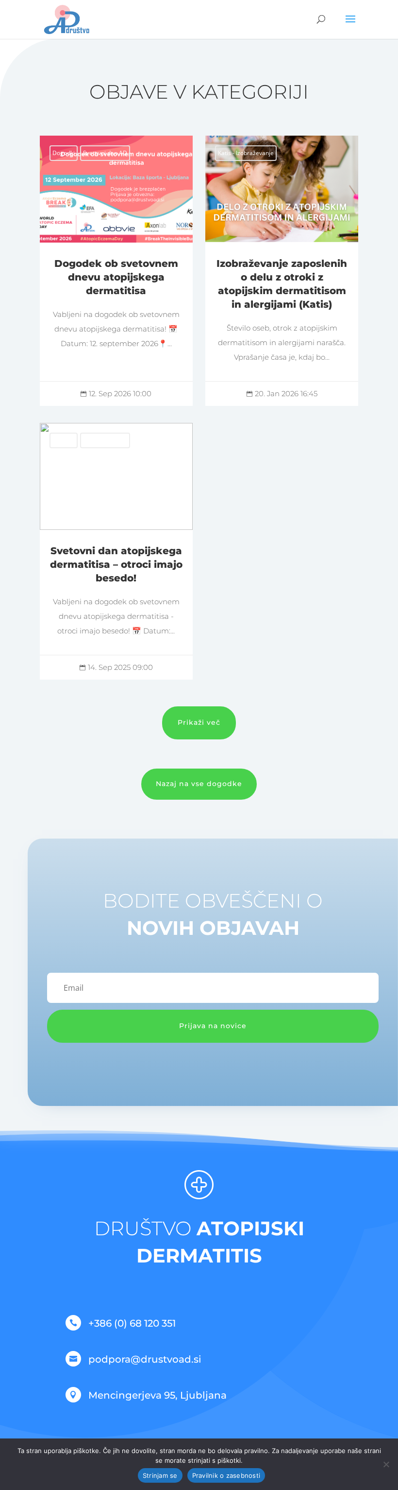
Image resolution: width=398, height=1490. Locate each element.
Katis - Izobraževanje (246, 153)
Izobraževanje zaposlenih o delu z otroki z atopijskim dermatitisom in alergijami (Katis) (281, 271)
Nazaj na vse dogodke (199, 783)
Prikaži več (199, 722)
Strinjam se (160, 1475)
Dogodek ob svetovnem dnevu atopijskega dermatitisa (116, 271)
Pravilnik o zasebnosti (226, 1475)
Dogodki (63, 153)
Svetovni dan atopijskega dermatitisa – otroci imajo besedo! (116, 551)
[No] (386, 1464)
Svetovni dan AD (105, 153)
